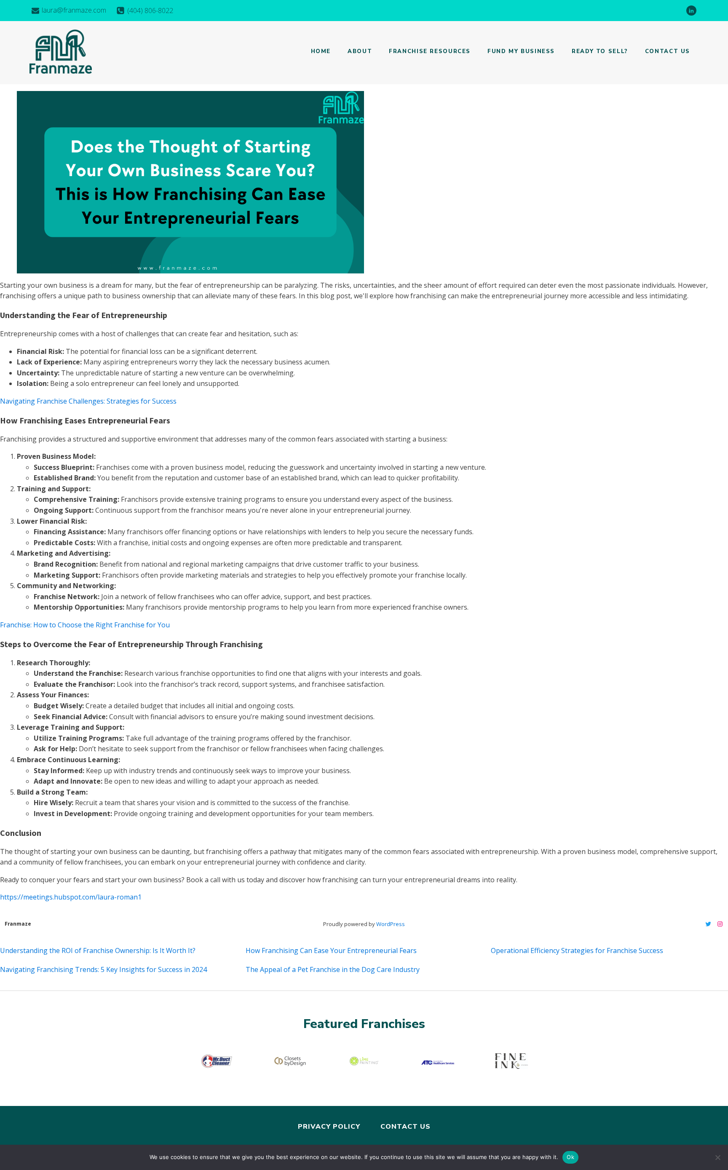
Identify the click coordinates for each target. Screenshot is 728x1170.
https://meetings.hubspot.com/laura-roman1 (71, 897)
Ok (570, 1157)
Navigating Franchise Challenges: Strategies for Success (88, 401)
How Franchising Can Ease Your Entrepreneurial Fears (331, 950)
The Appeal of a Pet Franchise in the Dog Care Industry (333, 969)
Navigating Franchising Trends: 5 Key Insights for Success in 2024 (103, 969)
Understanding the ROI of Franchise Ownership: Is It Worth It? (97, 950)
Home (321, 51)
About (360, 51)
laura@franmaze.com (74, 10)
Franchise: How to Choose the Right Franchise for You (85, 624)
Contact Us (667, 51)
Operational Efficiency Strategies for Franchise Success (577, 950)
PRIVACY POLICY (329, 1126)
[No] (717, 1157)
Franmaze (18, 923)
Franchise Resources (430, 51)
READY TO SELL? (600, 51)
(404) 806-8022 (150, 10)
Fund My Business (521, 51)
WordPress (390, 924)
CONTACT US (405, 1126)
